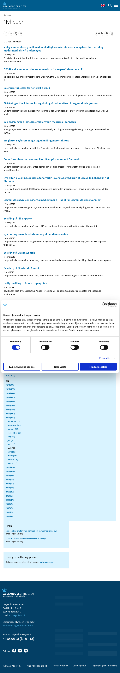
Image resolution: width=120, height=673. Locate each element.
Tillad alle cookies (98, 367)
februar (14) (13, 459)
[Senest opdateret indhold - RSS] (99, 33)
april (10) (12, 451)
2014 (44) (10, 479)
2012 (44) (10, 487)
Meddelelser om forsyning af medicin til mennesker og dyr (31, 531)
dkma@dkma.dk (17, 615)
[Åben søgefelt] (110, 5)
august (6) (12, 436)
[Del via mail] (20, 33)
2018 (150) (10, 417)
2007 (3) (9, 508)
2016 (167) (10, 471)
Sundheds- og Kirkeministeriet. (18, 625)
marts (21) (12, 455)
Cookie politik (79, 665)
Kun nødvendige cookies (22, 367)
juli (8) (10, 440)
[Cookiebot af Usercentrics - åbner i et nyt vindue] (104, 304)
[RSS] (26, 652)
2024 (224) (10, 393)
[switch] (45, 347)
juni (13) (11, 444)
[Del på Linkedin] (10, 33)
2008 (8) (9, 504)
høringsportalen (46, 562)
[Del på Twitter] (15, 33)
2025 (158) (10, 389)
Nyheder (7, 15)
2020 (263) (10, 409)
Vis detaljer (105, 358)
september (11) (14, 433)
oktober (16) (13, 429)
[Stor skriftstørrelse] (106, 33)
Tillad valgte (60, 367)
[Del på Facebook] (6, 33)
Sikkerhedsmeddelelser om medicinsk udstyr (26, 538)
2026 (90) (10, 385)
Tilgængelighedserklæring (104, 665)
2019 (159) (10, 413)
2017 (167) (10, 467)
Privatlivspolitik (60, 665)
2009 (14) (10, 500)
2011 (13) (10, 491)
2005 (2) (9, 516)
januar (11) (12, 463)
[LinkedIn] (20, 652)
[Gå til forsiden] (14, 5)
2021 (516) (10, 405)
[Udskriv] (111, 33)
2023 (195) (10, 397)
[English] (103, 5)
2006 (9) (9, 512)
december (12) (14, 421)
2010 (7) (9, 496)
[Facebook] (14, 652)
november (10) (14, 425)
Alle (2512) (10, 375)
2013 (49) (10, 483)
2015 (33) (10, 475)
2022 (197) (10, 401)
